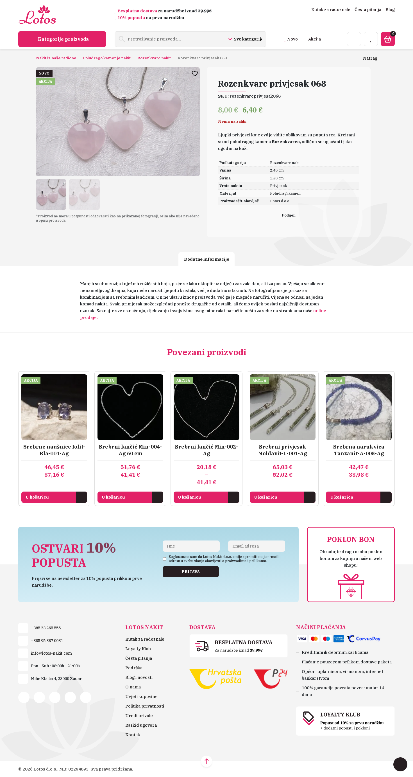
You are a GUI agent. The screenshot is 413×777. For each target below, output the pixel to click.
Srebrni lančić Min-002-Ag (206, 450)
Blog (390, 9)
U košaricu (37, 497)
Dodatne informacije (206, 259)
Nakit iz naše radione (56, 57)
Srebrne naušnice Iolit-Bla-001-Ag (54, 450)
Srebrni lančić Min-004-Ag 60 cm (130, 450)
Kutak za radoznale (330, 9)
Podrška (133, 667)
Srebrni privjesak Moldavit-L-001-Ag (282, 450)
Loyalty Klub (138, 648)
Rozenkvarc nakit (154, 57)
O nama (133, 687)
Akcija (314, 39)
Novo (292, 39)
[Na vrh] (206, 761)
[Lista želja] (371, 39)
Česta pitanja (368, 9)
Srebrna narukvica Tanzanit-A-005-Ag (358, 450)
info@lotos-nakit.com (51, 653)
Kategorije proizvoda (63, 39)
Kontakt (133, 734)
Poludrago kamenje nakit (107, 57)
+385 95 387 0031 (47, 640)
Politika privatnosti (144, 706)
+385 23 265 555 (46, 627)
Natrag (370, 58)
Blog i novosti (139, 677)
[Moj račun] (354, 39)
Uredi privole (139, 715)
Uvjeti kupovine (141, 696)
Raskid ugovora (141, 725)
